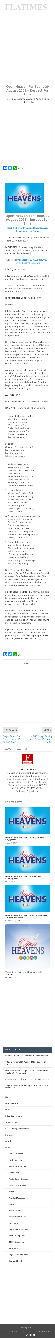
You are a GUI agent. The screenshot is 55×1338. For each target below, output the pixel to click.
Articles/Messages (17, 1198)
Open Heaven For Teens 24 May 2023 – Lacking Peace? (24, 877)
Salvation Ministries (18, 1166)
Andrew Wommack (17, 1217)
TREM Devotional (16, 1242)
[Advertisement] (27, 46)
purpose (37, 250)
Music (11, 1191)
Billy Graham (14, 1210)
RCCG (25, 101)
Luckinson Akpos (25, 98)
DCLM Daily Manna (13, 1116)
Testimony (14, 1248)
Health (8, 1141)
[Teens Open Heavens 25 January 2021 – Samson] (27, 946)
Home (8, 1097)
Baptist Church (15, 1261)
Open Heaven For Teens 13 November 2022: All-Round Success (26, 916)
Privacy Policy (26, 1327)
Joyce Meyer (14, 1223)
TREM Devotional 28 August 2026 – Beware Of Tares (25, 1063)
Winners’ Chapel (12, 1122)
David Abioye (14, 1172)
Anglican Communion (18, 1254)
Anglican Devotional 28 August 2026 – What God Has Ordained (26, 1086)
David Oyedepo (15, 1160)
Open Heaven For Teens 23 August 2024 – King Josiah (25, 838)
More (7, 1147)
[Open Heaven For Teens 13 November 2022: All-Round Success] (27, 898)
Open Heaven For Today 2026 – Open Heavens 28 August (28, 1331)
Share (21, 168)
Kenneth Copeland (17, 1235)
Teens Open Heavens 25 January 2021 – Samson (24, 973)
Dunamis (9, 1135)
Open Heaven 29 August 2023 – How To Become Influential (31, 261)
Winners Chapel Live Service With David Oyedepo (26, 1055)
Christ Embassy (16, 1153)
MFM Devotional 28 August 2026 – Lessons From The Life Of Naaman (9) (26, 1071)
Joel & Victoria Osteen (19, 1229)
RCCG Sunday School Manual (18, 1128)
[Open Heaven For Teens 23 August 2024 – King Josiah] (27, 820)
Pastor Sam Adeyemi (18, 1185)
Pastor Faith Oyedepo (18, 1179)
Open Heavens (11, 1103)
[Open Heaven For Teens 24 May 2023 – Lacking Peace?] (27, 859)
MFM (7, 1109)
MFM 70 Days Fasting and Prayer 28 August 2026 (26, 1079)
